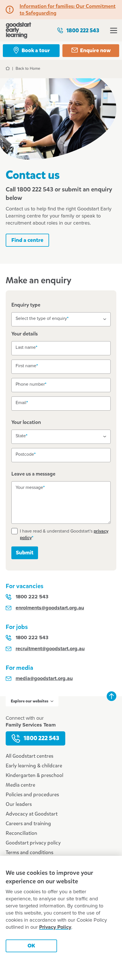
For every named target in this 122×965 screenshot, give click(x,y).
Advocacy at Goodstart (32, 813)
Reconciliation (21, 833)
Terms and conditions (29, 852)
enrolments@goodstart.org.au (50, 608)
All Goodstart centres (29, 756)
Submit (24, 552)
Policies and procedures (32, 794)
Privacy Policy (55, 927)
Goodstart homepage (18, 30)
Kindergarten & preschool (34, 775)
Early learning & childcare (34, 765)
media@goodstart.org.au (44, 678)
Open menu (113, 30)
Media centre (20, 785)
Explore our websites (29, 701)
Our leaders (19, 804)
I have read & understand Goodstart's (64, 534)
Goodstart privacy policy (33, 842)
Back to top (111, 696)
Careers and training (28, 823)
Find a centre (27, 240)
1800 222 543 (82, 30)
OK (31, 945)
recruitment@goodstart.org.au (50, 648)
